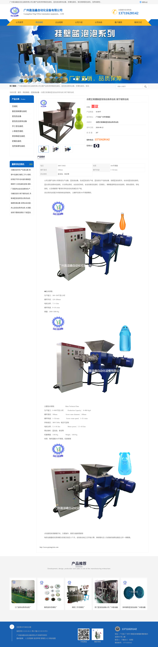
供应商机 (39, 22)
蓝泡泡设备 (35, 92)
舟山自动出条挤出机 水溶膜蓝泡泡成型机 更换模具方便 (22, 208)
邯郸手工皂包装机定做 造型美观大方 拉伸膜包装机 (22, 184)
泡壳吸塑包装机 (18, 146)
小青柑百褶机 (17, 131)
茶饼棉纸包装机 (18, 136)
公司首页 (19, 22)
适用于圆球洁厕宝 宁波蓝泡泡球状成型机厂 (22, 212)
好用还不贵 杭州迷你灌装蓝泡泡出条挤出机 (22, 179)
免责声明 (37, 638)
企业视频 (59, 22)
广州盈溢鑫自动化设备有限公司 (27, 635)
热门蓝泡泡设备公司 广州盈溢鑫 (78, 607)
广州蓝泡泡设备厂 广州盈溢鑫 (134, 607)
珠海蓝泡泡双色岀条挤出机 (20, 198)
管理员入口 (45, 638)
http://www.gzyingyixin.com (49, 547)
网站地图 (52, 638)
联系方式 (138, 22)
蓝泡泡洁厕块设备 (19, 121)
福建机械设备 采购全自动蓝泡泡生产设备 (22, 203)
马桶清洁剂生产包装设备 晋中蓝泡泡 (22, 170)
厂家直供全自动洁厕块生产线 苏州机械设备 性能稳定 (22, 189)
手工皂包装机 (17, 126)
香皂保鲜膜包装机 (19, 111)
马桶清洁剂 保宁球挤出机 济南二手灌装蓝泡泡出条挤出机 (22, 193)
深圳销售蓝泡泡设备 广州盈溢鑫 (106, 607)
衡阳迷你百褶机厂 (22, 607)
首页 (19, 92)
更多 (31, 164)
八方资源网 (29, 638)
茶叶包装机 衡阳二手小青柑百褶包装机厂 (22, 174)
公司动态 (98, 22)
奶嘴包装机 (16, 141)
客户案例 (118, 22)
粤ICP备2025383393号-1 (40, 631)
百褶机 (15, 106)
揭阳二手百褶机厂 (50, 607)
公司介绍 (78, 22)
